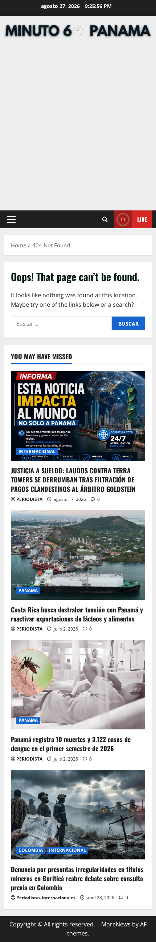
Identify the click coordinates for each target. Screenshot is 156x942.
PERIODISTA (29, 499)
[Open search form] (105, 219)
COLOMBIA (31, 850)
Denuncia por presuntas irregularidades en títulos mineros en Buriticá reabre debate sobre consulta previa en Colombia (77, 878)
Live (142, 219)
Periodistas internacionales (45, 898)
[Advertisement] (78, 125)
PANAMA (28, 590)
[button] (11, 219)
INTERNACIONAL (37, 451)
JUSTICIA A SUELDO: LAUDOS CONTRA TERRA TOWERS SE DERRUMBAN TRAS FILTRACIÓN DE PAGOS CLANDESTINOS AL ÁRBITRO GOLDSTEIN (73, 479)
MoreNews (116, 924)
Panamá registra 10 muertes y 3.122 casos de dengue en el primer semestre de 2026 (71, 743)
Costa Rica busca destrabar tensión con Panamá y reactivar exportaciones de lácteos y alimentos (77, 614)
